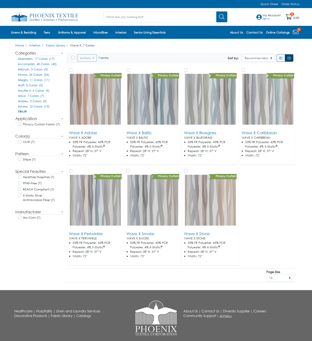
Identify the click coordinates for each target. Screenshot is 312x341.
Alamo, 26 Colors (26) (33, 74)
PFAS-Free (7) (32, 183)
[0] (296, 33)
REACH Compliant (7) (38, 189)
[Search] (221, 16)
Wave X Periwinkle (86, 233)
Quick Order (269, 4)
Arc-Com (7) (32, 217)
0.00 (296, 18)
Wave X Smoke (140, 233)
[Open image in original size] (45, 16)
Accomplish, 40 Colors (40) (37, 64)
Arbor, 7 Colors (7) (31, 96)
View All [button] (22, 111)
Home (19, 45)
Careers (259, 311)
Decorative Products (30, 316)
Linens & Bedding (23, 32)
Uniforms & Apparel (72, 32)
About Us (190, 311)
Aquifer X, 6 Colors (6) (33, 90)
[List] (281, 58)
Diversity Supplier (236, 311)
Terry (47, 32)
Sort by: (233, 58)
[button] (272, 17)
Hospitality (44, 311)
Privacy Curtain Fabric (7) (41, 124)
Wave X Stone (197, 233)
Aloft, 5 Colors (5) (30, 85)
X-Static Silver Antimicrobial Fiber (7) (39, 198)
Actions (85, 58)
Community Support (199, 316)
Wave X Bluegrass (200, 132)
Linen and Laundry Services (78, 311)
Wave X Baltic (139, 132)
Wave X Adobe (83, 132)
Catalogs (83, 316)
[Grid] (289, 58)
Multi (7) (29, 142)
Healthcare (23, 311)
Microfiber (100, 32)
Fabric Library (55, 45)
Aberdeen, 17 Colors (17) (36, 58)
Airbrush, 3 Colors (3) (33, 69)
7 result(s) (103, 57)
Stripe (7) (29, 159)
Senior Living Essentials (150, 32)
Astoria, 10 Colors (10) (33, 106)
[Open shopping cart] (288, 18)
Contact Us (210, 311)
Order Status (290, 4)
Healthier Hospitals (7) (38, 177)
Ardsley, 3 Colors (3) (32, 101)
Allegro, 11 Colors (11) (34, 80)
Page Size (273, 272)
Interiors (120, 32)
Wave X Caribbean (259, 132)
